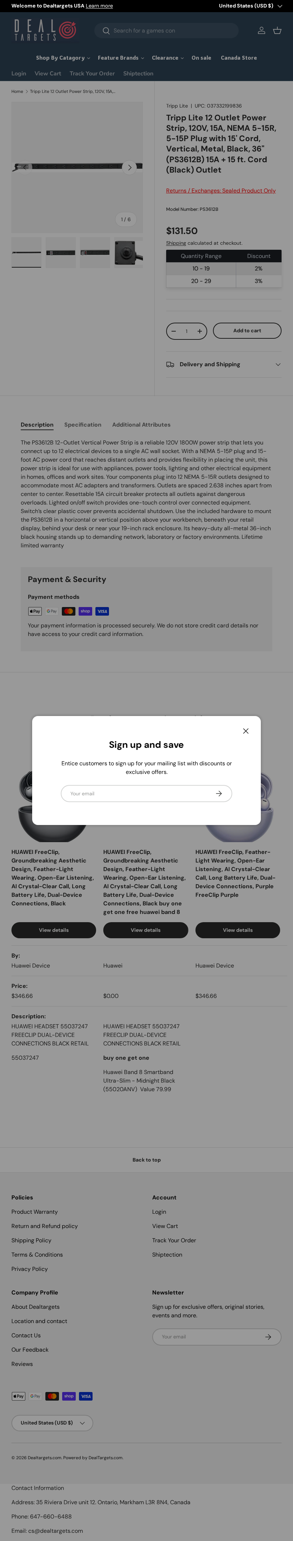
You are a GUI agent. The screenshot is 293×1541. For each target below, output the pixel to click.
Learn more (99, 6)
